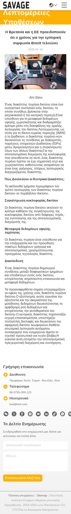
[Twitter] (14, 415)
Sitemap (42, 495)
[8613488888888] (62, 415)
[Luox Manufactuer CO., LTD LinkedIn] (46, 415)
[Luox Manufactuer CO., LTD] (16, 5)
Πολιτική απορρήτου (21, 495)
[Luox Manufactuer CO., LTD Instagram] (30, 415)
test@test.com (18, 404)
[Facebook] (22, 415)
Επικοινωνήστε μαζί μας (22, 478)
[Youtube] (38, 415)
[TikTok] (54, 415)
